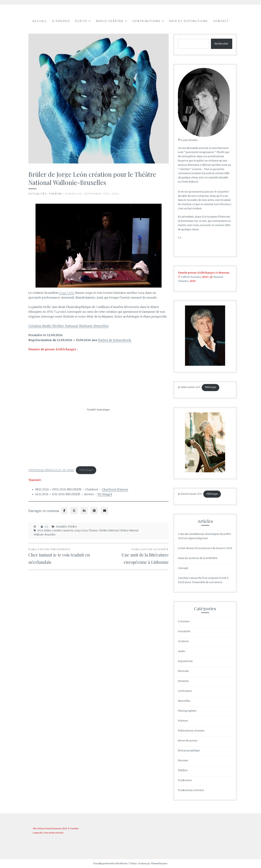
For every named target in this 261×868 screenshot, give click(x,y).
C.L (46, 526)
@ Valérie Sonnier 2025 (189, 387)
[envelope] (104, 510)
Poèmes (183, 720)
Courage (183, 568)
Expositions (185, 661)
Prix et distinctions (188, 21)
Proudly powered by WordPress (110, 863)
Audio (181, 651)
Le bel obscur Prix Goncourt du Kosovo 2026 (205, 548)
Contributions (146, 21)
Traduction (185, 780)
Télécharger (86, 469)
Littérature (185, 690)
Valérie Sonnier (191, 277)
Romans (183, 760)
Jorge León (66, 292)
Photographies (187, 710)
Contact (221, 21)
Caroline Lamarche (63, 530)
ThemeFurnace (159, 863)
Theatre (93, 530)
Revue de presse (187, 740)
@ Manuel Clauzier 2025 (190, 494)
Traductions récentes (191, 790)
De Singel (104, 494)
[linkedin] (84, 510)
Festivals (183, 671)
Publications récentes (191, 730)
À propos (61, 21)
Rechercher (221, 43)
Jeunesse (183, 681)
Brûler (47, 530)
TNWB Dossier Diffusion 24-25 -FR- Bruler (51, 469)
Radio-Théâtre (110, 21)
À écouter (184, 621)
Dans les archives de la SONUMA (198, 558)
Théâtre (55, 193)
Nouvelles (184, 700)
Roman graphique (189, 750)
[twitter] (74, 510)
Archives (183, 641)
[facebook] (64, 510)
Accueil (39, 21)
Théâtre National (108, 530)
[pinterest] (94, 510)
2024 (40, 530)
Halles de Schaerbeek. (115, 340)
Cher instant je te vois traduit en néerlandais (59, 556)
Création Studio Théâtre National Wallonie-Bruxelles (68, 326)
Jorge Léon (81, 530)
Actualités (37, 193)
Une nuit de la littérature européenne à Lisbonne (145, 556)
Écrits (81, 21)
